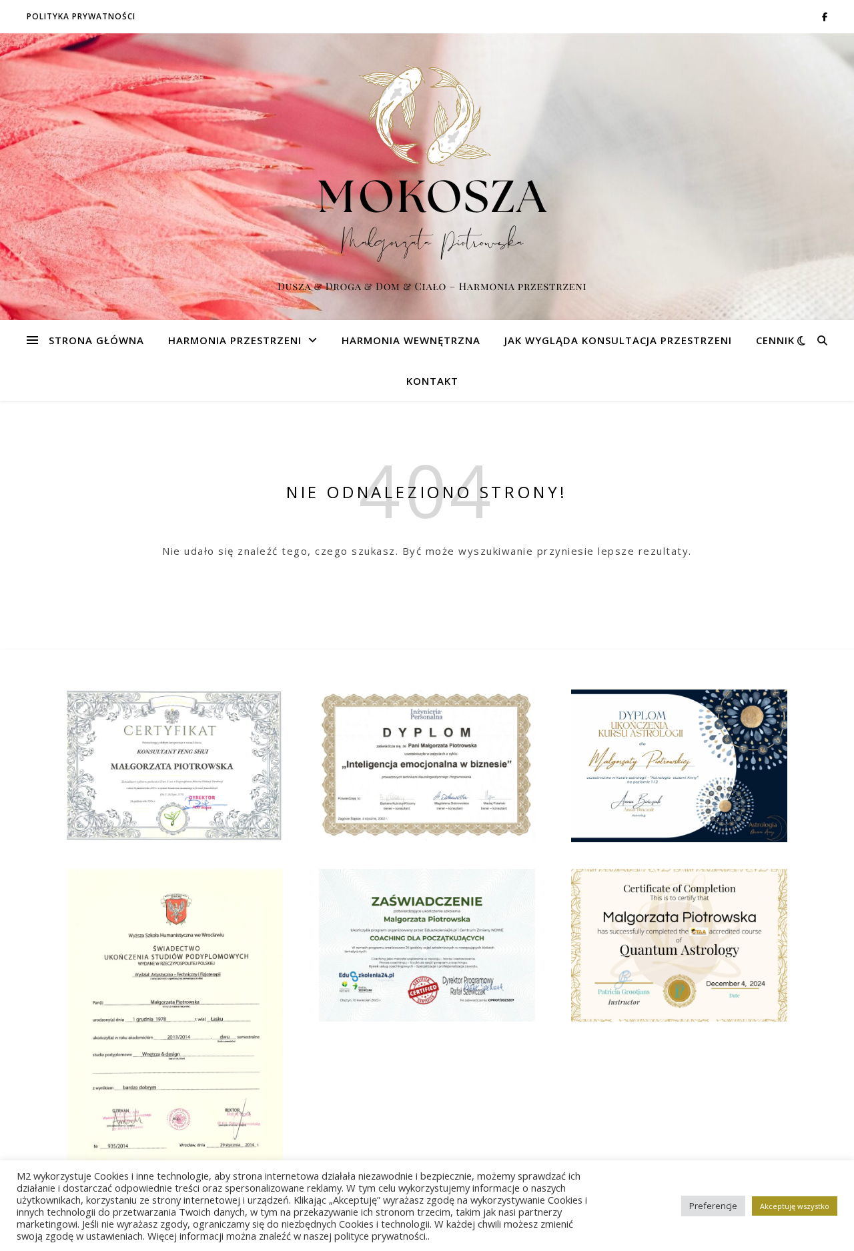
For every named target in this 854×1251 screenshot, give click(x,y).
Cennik (775, 340)
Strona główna (96, 340)
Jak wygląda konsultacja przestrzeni (618, 340)
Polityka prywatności (81, 16)
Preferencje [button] (713, 1206)
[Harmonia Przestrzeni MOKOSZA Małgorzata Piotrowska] (427, 176)
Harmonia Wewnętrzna (411, 340)
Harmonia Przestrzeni (235, 340)
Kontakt (432, 380)
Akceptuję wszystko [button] (794, 1206)
